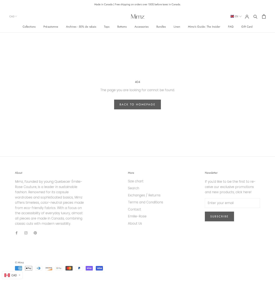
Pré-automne (50, 27)
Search (133, 188)
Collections (29, 27)
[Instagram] (26, 232)
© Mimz (19, 262)
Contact (134, 209)
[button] (236, 16)
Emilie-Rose (137, 216)
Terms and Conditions (145, 202)
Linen (177, 27)
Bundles (161, 27)
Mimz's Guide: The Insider (204, 27)
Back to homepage (137, 104)
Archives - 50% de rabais (81, 27)
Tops (106, 27)
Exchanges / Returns (144, 195)
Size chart (135, 181)
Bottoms (122, 27)
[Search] (255, 16)
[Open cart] (264, 16)
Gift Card (247, 27)
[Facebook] (16, 232)
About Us (135, 223)
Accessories (142, 27)
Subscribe (219, 216)
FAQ (230, 27)
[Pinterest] (35, 232)
